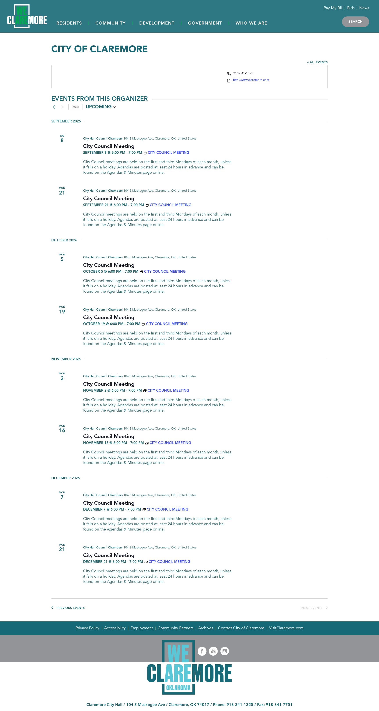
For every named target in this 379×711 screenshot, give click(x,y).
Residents (69, 23)
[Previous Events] (54, 107)
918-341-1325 (240, 705)
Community (110, 23)
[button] (69, 23)
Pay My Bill (333, 8)
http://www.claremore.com (251, 80)
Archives (205, 628)
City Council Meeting (108, 146)
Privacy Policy (87, 628)
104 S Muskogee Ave (145, 705)
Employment (142, 628)
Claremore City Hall (104, 705)
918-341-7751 (279, 705)
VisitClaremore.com (286, 628)
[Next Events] (62, 107)
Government (205, 23)
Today (75, 107)
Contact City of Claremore (241, 628)
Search (356, 22)
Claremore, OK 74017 (189, 705)
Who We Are (251, 23)
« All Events (317, 62)
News (364, 8)
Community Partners (175, 628)
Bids (351, 8)
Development (156, 23)
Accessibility (115, 628)
